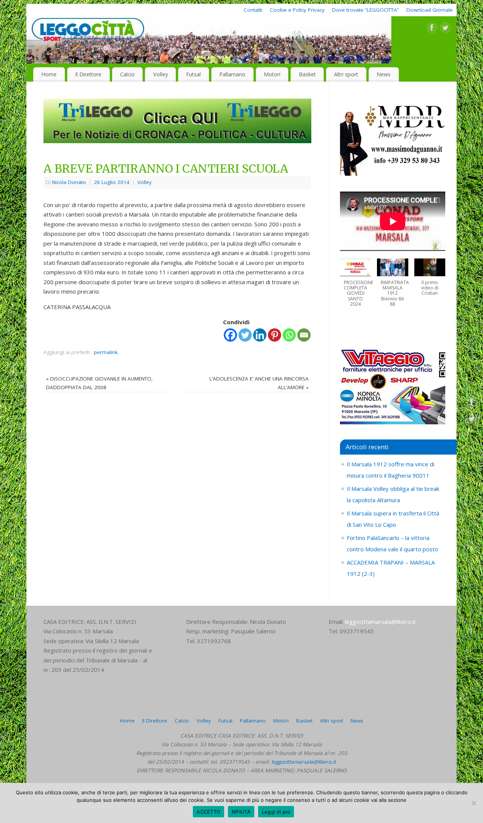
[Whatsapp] (289, 335)
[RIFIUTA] (473, 803)
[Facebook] (432, 29)
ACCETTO (208, 812)
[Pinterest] (274, 335)
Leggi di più (276, 812)
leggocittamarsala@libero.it (380, 621)
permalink (106, 352)
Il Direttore (88, 74)
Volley (160, 74)
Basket (307, 74)
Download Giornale (429, 9)
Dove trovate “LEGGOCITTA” (365, 9)
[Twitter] (445, 29)
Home (49, 74)
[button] (355, 286)
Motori (272, 74)
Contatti (253, 9)
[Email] (304, 335)
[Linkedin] (259, 335)
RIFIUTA (241, 812)
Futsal (193, 74)
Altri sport (346, 74)
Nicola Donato (69, 182)
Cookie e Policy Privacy (297, 9)
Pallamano (232, 74)
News (384, 74)
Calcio (127, 74)
